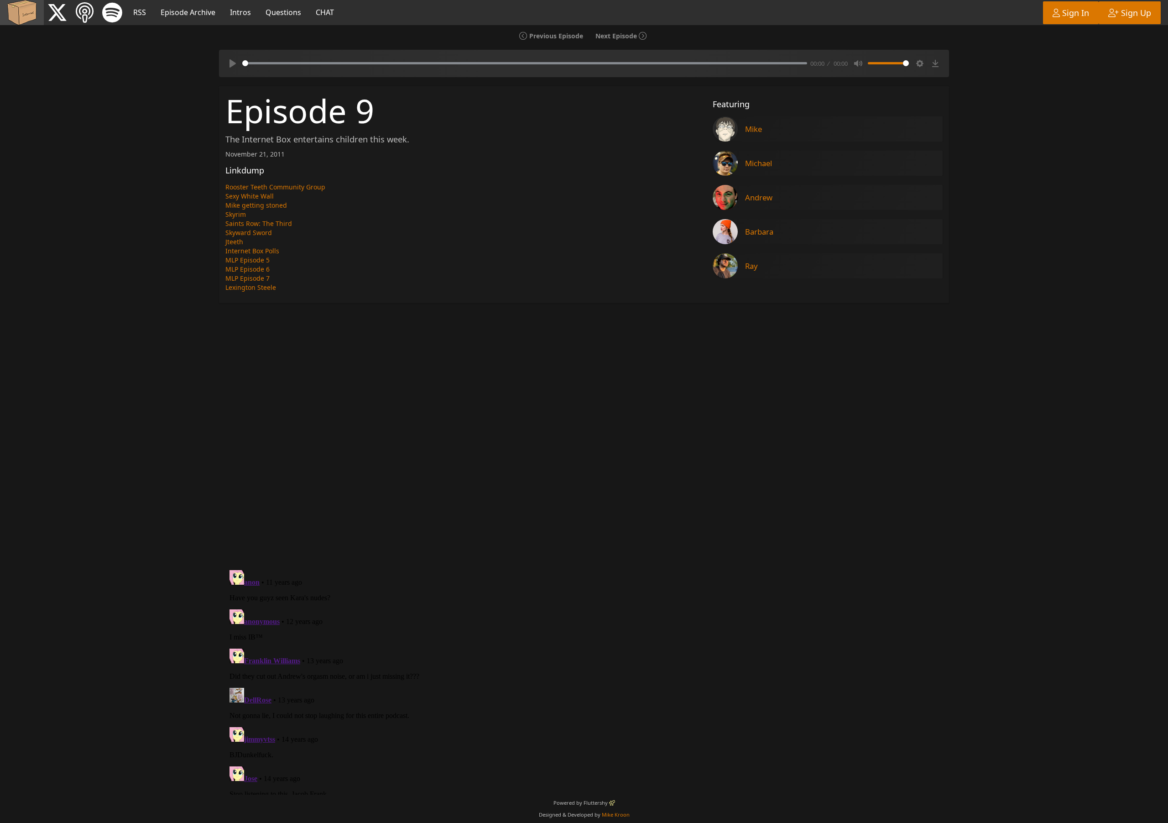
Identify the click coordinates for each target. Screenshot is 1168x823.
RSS (139, 12)
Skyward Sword (248, 232)
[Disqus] (584, 435)
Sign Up (1135, 12)
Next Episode (617, 35)
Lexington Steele (250, 287)
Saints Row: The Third (258, 223)
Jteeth (234, 241)
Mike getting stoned (256, 205)
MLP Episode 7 (247, 278)
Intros (240, 12)
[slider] (524, 63)
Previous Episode (555, 35)
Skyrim (235, 214)
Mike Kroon (616, 814)
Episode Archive (188, 12)
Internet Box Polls (252, 250)
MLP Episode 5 (247, 260)
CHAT (325, 12)
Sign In (1074, 12)
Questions (283, 12)
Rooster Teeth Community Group (275, 187)
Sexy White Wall (249, 196)
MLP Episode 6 (247, 269)
